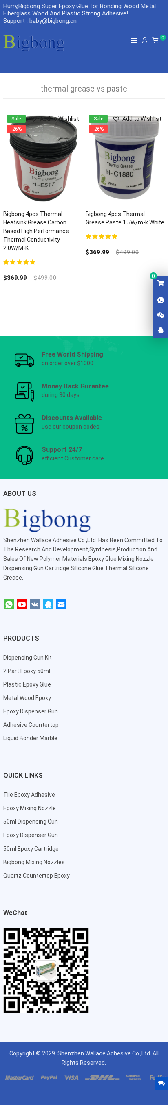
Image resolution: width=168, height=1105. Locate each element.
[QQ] (48, 604)
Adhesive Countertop (31, 724)
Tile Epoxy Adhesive (29, 794)
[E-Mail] (61, 604)
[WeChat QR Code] (160, 315)
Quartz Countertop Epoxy (36, 875)
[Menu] (134, 40)
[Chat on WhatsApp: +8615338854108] (160, 300)
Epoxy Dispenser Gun (30, 711)
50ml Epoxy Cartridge (31, 849)
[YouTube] (22, 604)
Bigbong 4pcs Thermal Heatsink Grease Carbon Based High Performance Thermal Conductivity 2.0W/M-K (36, 231)
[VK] (35, 604)
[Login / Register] (144, 40)
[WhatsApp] (9, 604)
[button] (54, 119)
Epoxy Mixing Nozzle (29, 808)
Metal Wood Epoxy (27, 698)
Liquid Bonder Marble (30, 738)
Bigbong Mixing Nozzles (34, 862)
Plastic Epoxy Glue (27, 684)
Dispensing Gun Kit (27, 657)
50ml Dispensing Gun (30, 821)
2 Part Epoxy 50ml (26, 671)
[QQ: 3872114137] (160, 330)
